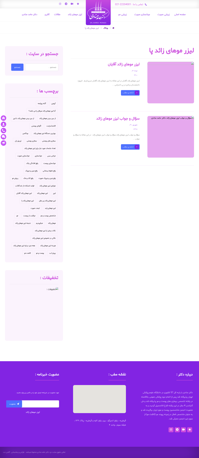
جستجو (17, 67)
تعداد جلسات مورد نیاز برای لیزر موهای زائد (40, 148)
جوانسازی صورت (23, 155)
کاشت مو (27, 253)
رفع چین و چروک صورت (47, 178)
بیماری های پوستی (49, 140)
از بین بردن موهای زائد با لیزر (23, 118)
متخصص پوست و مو (48, 215)
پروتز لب (52, 253)
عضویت (12, 404)
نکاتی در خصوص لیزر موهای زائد (44, 238)
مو (17, 215)
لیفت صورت (35, 208)
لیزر (54, 193)
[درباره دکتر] (3, 124)
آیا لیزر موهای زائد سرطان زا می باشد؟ (42, 110)
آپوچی (53, 103)
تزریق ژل (18, 140)
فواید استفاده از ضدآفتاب (24, 185)
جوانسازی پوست (49, 163)
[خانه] (3, 118)
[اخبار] (3, 143)
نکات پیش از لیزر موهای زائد (45, 230)
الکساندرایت (51, 125)
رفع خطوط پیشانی (49, 170)
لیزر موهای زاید (50, 208)
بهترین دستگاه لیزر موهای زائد (45, 133)
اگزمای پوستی (36, 125)
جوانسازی (38, 155)
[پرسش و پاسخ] (3, 137)
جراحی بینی (51, 155)
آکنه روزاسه (42, 103)
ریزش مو (15, 178)
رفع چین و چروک (31, 170)
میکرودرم (39, 223)
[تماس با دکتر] (3, 130)
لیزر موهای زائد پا (27, 200)
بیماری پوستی (32, 140)
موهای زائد (52, 223)
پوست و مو (40, 253)
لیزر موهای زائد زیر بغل (47, 200)
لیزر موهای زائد (42, 193)
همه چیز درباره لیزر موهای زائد (24, 245)
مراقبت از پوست (29, 215)
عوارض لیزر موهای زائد (47, 185)
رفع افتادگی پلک (32, 163)
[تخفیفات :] (34, 311)
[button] (99, 397)
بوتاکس (25, 133)
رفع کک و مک (28, 178)
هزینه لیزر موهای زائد (48, 245)
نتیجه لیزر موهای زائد (23, 223)
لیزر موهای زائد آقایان (24, 193)
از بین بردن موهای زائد (47, 118)
